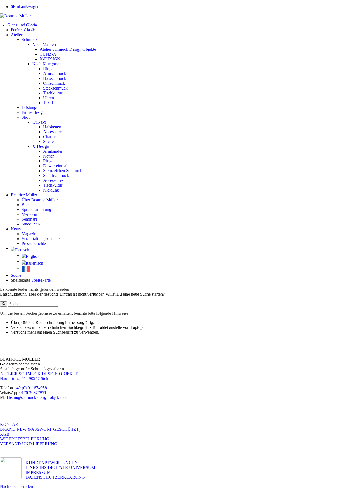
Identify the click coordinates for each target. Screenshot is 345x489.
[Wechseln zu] (178, 250)
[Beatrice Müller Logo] (15, 15)
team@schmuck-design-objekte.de (38, 397)
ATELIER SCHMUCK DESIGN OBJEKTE (39, 373)
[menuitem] (176, 25)
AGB (4, 434)
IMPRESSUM (38, 472)
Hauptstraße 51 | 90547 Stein (24, 378)
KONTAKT (10, 424)
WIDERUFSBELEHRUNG (24, 439)
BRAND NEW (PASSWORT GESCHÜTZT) (40, 429)
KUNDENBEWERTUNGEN (52, 462)
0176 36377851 (32, 392)
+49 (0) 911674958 (30, 387)
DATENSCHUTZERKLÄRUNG (55, 477)
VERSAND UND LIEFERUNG (28, 444)
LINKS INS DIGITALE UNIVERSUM (60, 467)
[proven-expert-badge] (11, 468)
